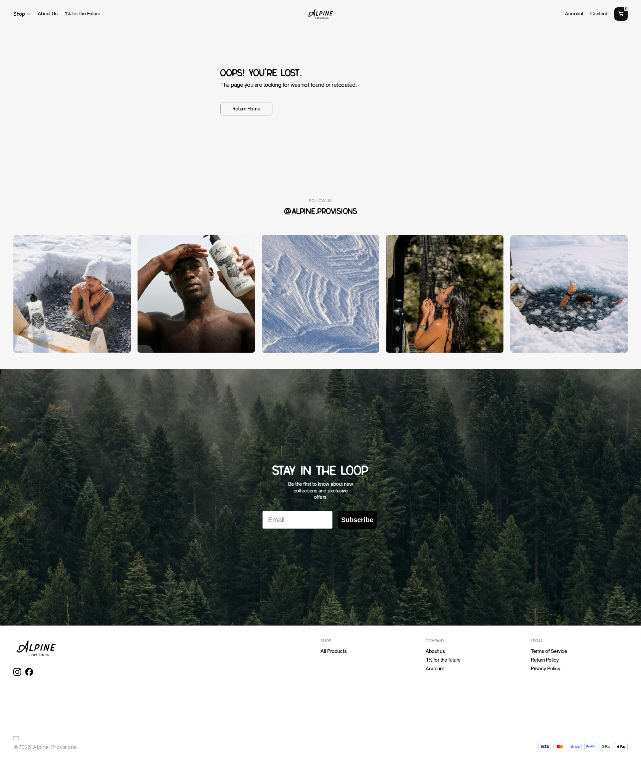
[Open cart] (621, 14)
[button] (17, 738)
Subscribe (357, 519)
